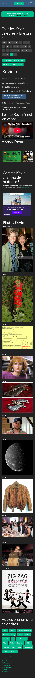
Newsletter (5, 671)
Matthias (6, 647)
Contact (4, 669)
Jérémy (13, 635)
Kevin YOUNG (7, 60)
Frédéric (12, 630)
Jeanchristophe (21, 639)
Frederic (14, 651)
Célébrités (19, 3)
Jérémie (5, 635)
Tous (4, 42)
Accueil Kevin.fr (6, 657)
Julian (19, 647)
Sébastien (6, 639)
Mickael (28, 643)
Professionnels (6, 663)
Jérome (20, 635)
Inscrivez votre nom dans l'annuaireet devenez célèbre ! (14, 97)
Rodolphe (20, 643)
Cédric (5, 630)
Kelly (13, 647)
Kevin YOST (6, 64)
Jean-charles (28, 647)
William (12, 643)
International (6, 665)
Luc (13, 639)
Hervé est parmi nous (24, 630)
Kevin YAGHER (17, 64)
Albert (5, 643)
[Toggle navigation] (31, 3)
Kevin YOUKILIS (19, 60)
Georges (5, 651)
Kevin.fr (4, 3)
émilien (27, 635)
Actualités (5, 659)
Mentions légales (7, 667)
